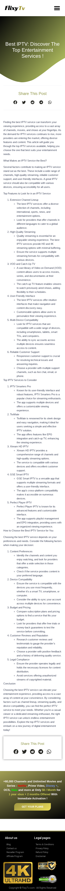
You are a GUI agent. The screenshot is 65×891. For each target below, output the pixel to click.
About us (11, 838)
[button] (57, 8)
